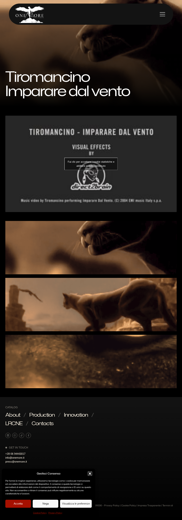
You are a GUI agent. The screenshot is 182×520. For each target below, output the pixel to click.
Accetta (18, 503)
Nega (45, 503)
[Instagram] (14, 435)
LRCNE (13, 423)
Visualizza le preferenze (76, 503)
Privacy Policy (55, 512)
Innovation (76, 414)
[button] (90, 473)
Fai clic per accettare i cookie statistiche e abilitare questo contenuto (91, 163)
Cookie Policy (40, 512)
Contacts (42, 423)
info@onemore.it (14, 457)
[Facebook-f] (28, 435)
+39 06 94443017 (15, 453)
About (12, 414)
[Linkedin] (7, 435)
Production (42, 414)
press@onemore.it (16, 461)
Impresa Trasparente (149, 505)
